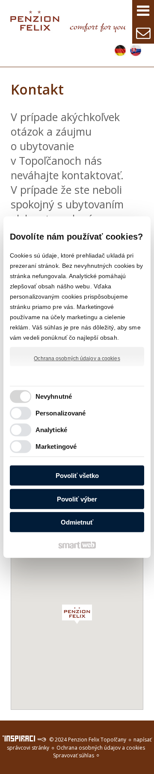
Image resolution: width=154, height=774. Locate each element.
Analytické (51, 429)
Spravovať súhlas (73, 755)
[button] (77, 614)
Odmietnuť (77, 522)
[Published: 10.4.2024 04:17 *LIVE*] (41, 739)
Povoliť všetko (77, 475)
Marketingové (56, 446)
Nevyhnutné (54, 396)
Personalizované (61, 413)
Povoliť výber (77, 499)
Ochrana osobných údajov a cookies (77, 358)
